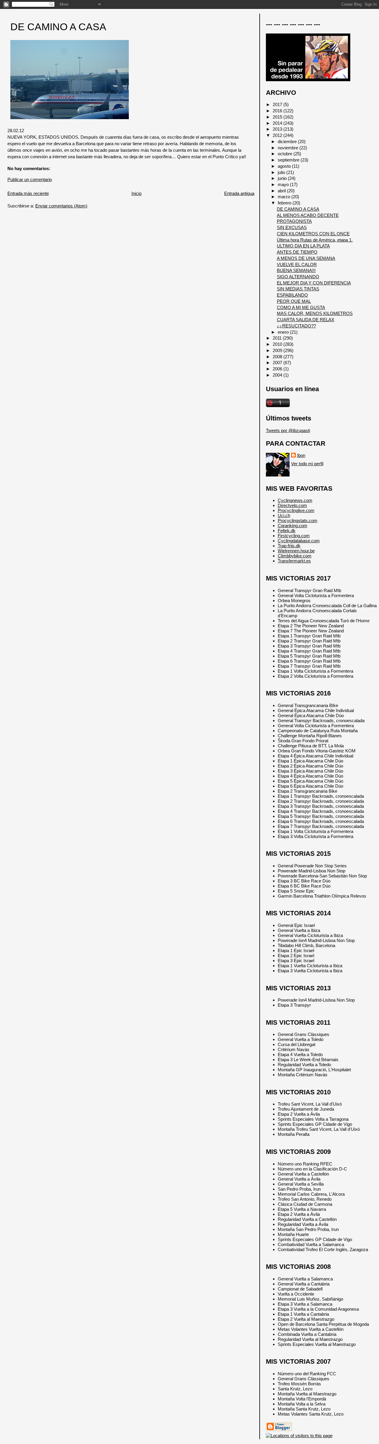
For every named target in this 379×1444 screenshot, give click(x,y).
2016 (278, 110)
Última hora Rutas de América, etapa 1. (315, 239)
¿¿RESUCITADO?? (296, 325)
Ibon (301, 455)
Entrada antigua (239, 193)
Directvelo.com (292, 505)
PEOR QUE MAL (294, 301)
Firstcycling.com (294, 535)
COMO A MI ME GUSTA (301, 307)
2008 (278, 356)
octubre (285, 153)
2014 (278, 123)
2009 (278, 350)
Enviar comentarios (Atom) (61, 205)
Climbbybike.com (294, 555)
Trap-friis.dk (289, 545)
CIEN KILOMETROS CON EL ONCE (313, 233)
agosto (285, 166)
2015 (278, 116)
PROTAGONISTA (294, 221)
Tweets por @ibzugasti (288, 430)
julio (282, 172)
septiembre (289, 159)
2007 (278, 362)
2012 (278, 135)
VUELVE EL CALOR (297, 264)
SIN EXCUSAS (292, 227)
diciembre (288, 141)
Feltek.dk (287, 530)
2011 (278, 337)
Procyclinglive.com (296, 510)
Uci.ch (284, 515)
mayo (284, 184)
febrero (285, 202)
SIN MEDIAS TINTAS (298, 288)
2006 (278, 368)
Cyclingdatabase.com (299, 540)
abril (282, 190)
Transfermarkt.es (294, 560)
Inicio (136, 193)
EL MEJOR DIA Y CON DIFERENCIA (314, 282)
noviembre (288, 147)
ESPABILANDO (292, 295)
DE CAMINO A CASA (58, 26)
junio (283, 178)
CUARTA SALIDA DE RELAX (305, 319)
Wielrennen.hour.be (296, 550)
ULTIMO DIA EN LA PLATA (303, 245)
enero (284, 332)
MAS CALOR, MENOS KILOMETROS (315, 313)
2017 (278, 104)
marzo (284, 196)
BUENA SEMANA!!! (296, 270)
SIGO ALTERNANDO (298, 276)
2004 (278, 375)
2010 (278, 344)
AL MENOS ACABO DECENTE (308, 215)
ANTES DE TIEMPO (297, 252)
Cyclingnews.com (295, 500)
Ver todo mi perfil (307, 463)
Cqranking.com (292, 525)
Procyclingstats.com (297, 520)
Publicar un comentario (29, 179)
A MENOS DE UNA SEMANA (306, 258)
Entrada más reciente (28, 193)
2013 (278, 129)
